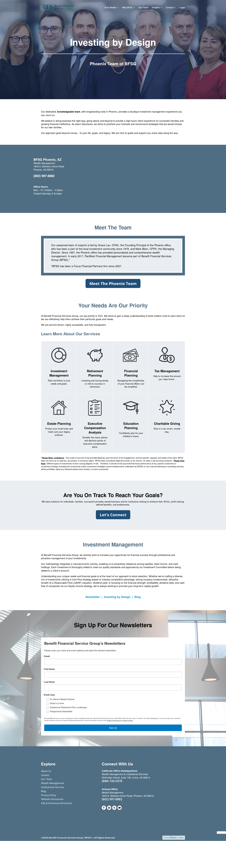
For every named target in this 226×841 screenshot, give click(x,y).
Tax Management (167, 371)
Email (47, 656)
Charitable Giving (167, 423)
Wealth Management (52, 783)
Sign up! (113, 727)
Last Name (49, 682)
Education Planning (131, 425)
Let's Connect (113, 514)
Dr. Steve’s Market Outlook (62, 699)
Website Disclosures (52, 799)
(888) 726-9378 (112, 781)
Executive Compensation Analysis (95, 427)
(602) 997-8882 (44, 175)
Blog (137, 597)
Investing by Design (117, 597)
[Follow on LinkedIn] (109, 808)
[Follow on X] (114, 808)
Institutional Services (52, 787)
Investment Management (59, 373)
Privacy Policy (48, 795)
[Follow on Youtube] (119, 808)
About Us (46, 771)
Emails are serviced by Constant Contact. (120, 720)
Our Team (143, 8)
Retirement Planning (95, 373)
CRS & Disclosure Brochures (56, 803)
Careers (45, 775)
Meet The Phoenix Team (113, 283)
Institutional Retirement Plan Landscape (68, 707)
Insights (156, 8)
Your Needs (110, 8)
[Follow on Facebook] (104, 808)
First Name (49, 669)
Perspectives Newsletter (61, 711)
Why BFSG (127, 8)
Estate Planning (59, 423)
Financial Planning (131, 373)
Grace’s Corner (57, 703)
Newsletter (93, 597)
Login (182, 8)
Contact (169, 8)
